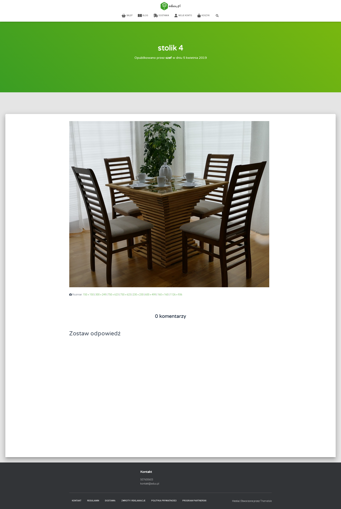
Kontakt (76, 500)
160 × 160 (163, 294)
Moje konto (185, 15)
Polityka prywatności (164, 500)
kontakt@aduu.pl (149, 483)
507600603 (146, 479)
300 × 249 (100, 294)
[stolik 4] (169, 204)
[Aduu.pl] (170, 6)
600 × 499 (150, 294)
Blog (145, 15)
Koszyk (206, 15)
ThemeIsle (266, 501)
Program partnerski (194, 500)
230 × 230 (138, 294)
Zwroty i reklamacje (133, 500)
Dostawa (164, 15)
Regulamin (93, 500)
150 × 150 (88, 294)
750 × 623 (113, 294)
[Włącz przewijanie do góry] (334, 501)
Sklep (129, 15)
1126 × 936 (176, 294)
